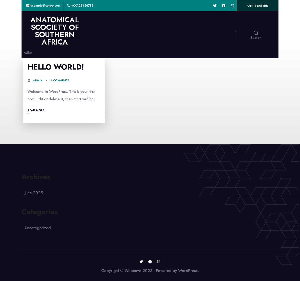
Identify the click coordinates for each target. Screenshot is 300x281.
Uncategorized (38, 228)
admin (37, 80)
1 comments (60, 80)
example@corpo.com (45, 5)
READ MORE (35, 110)
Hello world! (55, 67)
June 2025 (34, 193)
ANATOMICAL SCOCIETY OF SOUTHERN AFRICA (55, 31)
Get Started (257, 6)
